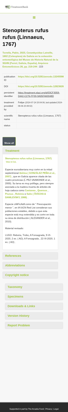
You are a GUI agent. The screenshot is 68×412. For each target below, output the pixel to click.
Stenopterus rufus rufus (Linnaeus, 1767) (28, 158)
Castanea (30, 190)
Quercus (42, 190)
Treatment (12, 150)
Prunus (9, 193)
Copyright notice (17, 275)
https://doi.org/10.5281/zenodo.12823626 (41, 86)
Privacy (48, 409)
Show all (9, 143)
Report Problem (19, 325)
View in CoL (11, 162)
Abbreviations (15, 265)
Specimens (15, 296)
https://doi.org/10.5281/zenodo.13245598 (41, 76)
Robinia (19, 193)
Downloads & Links (21, 306)
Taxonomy (15, 287)
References (13, 255)
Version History (18, 315)
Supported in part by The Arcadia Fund (26, 409)
